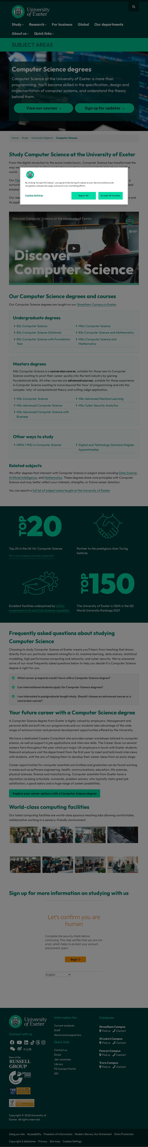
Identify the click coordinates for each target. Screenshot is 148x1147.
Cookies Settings (34, 195)
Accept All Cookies (110, 195)
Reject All (84, 195)
